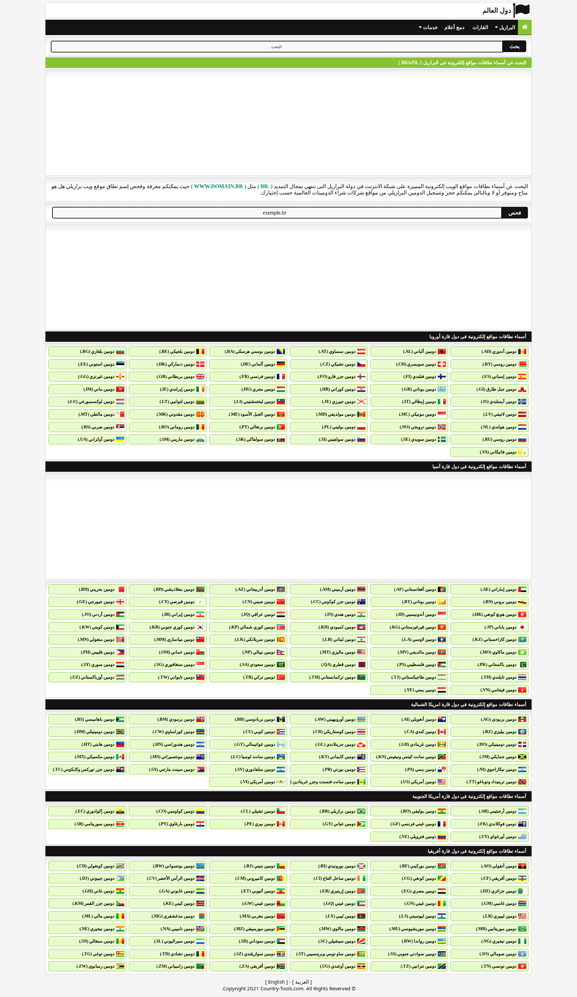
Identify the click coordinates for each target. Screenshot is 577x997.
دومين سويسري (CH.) (416, 364)
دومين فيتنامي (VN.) (498, 689)
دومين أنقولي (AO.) (499, 865)
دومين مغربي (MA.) (257, 915)
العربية (302, 981)
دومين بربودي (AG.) (499, 719)
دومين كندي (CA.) (420, 731)
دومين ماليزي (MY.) (338, 652)
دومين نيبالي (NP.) (258, 652)
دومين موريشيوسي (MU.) (412, 928)
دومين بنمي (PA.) (420, 769)
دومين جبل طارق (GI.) (496, 389)
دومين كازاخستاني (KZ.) (494, 639)
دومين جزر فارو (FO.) (337, 376)
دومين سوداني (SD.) (257, 941)
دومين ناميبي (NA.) (178, 928)
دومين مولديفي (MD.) (336, 414)
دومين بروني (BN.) (500, 601)
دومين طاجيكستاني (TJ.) (413, 677)
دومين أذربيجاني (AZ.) (255, 589)
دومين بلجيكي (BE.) (177, 351)
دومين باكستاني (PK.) (497, 664)
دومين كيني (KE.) (179, 903)
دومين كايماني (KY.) (337, 756)
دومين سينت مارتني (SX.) (172, 769)
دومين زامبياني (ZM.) (175, 966)
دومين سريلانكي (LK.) (255, 639)
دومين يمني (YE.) (420, 689)
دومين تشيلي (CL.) (258, 811)
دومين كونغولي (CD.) (96, 865)
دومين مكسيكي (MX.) (95, 756)
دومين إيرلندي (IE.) (177, 389)
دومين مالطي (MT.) (96, 414)
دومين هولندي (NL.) (499, 426)
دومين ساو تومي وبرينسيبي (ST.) (326, 953)
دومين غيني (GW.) (258, 903)
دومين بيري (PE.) (259, 823)
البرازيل (506, 27)
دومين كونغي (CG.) (419, 878)
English (276, 981)
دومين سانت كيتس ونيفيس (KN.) (406, 756)
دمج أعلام (454, 27)
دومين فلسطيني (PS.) (416, 664)
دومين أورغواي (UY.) (498, 836)
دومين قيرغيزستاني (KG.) (413, 626)
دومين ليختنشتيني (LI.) (254, 401)
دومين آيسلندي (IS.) (499, 401)
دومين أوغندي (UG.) (338, 966)
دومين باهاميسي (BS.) (95, 719)
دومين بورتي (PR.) (339, 769)
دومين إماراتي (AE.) (498, 589)
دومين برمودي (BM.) (176, 719)
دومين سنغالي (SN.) (97, 941)
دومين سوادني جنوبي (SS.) (412, 953)
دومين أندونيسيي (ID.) (416, 614)
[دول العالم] (525, 27)
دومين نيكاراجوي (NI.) (497, 769)
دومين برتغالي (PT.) (257, 426)
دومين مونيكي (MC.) (417, 414)
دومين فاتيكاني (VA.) (498, 451)
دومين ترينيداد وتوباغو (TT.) (491, 781)
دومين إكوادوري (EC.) (95, 811)
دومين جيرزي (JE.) (339, 401)
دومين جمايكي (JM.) (498, 756)
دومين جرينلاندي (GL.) (335, 744)
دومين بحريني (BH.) (97, 589)
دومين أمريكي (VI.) (257, 781)
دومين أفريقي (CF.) (499, 878)
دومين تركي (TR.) (259, 677)
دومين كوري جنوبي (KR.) (172, 626)
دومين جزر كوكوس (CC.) (333, 601)
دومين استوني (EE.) (96, 364)
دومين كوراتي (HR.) (338, 389)
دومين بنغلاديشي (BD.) (174, 589)
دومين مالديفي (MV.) (417, 652)
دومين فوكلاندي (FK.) (497, 823)
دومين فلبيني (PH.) (98, 652)
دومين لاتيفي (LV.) (500, 414)
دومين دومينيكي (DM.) (94, 731)
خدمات (430, 27)
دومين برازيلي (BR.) (338, 811)
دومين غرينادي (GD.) (417, 744)
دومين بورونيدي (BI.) (337, 865)
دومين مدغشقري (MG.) (173, 915)
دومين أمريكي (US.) (418, 781)
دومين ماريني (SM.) (177, 439)
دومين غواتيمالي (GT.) (254, 744)
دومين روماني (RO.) (177, 426)
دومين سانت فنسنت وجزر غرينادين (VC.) (319, 781)
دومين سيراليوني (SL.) (174, 941)
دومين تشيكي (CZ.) (338, 364)
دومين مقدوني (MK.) (176, 414)
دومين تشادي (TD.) (177, 953)
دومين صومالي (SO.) (498, 953)
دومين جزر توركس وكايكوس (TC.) (84, 769)
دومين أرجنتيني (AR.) (498, 811)
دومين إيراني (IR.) (178, 614)
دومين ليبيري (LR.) (500, 915)
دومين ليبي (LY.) (341, 915)
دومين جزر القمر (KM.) (93, 903)
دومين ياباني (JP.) (501, 626)
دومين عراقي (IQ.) (258, 614)
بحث (515, 46)
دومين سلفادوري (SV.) (255, 769)
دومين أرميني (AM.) (338, 589)
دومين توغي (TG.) (98, 953)
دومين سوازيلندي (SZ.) (254, 953)
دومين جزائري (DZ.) (498, 890)
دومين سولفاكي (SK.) (255, 439)
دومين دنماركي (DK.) (176, 364)
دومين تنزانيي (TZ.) (418, 966)
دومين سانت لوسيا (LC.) (253, 756)
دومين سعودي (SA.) (257, 664)
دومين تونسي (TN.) (499, 966)
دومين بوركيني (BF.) (418, 865)
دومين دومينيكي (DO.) (497, 744)
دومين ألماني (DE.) (258, 364)
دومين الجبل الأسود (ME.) (252, 414)
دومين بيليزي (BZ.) (500, 731)
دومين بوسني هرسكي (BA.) (250, 351)
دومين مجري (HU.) (258, 389)
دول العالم (497, 10)
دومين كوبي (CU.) (259, 731)
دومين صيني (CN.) (258, 601)
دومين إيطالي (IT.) (419, 401)
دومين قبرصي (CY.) (177, 601)
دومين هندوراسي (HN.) (174, 744)
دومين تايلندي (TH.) (499, 677)
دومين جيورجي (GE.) (96, 601)
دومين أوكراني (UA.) (96, 439)
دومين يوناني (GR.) (419, 389)
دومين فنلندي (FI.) (419, 376)
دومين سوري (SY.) (98, 664)
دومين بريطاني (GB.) (176, 376)
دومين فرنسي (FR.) (257, 376)
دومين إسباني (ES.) (499, 376)
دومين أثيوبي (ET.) (258, 890)
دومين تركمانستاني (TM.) (332, 677)
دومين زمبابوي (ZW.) (95, 966)
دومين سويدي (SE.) (418, 439)
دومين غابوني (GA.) (177, 890)
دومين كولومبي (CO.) (175, 811)
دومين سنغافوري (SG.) (174, 664)
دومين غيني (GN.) (420, 903)
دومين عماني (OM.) (177, 652)
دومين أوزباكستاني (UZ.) (92, 677)
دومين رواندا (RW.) (419, 941)
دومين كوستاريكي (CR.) (334, 731)
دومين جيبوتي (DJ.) (97, 878)
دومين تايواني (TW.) (176, 677)
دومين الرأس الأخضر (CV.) (171, 878)
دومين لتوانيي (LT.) (177, 401)
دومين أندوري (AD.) (499, 351)
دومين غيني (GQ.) (340, 903)
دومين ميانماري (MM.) (174, 639)
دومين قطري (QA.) (338, 664)
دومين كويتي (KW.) (97, 626)
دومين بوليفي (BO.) (418, 811)
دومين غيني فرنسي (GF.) (413, 823)
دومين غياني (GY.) (339, 823)
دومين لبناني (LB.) (339, 639)
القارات (480, 27)
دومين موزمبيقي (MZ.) (254, 928)
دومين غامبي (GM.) (499, 903)
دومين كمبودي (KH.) (337, 626)
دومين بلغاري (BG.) (97, 351)
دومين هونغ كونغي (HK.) (494, 614)
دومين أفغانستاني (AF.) (415, 589)
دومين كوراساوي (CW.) (174, 731)
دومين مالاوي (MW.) (337, 928)
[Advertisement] (288, 122)
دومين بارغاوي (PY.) (177, 823)
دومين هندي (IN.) (340, 614)
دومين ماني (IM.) (99, 389)
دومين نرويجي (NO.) (418, 426)
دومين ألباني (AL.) (419, 351)
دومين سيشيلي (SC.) (337, 941)
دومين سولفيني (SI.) (337, 439)
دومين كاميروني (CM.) (255, 878)
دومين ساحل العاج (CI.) (335, 878)
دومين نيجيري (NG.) (499, 941)
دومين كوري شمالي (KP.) (252, 626)
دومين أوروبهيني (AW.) (335, 719)
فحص (515, 213)
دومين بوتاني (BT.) (419, 601)
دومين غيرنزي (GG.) (96, 376)
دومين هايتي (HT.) (98, 744)
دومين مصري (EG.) (418, 890)
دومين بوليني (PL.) (339, 426)
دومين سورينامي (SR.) (94, 823)
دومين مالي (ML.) (98, 915)
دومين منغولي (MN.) (96, 639)
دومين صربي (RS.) (98, 426)
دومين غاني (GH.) (98, 890)
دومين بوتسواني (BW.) (174, 865)
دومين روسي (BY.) (500, 364)
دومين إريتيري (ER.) (338, 890)
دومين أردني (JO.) (98, 614)
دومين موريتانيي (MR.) (496, 928)
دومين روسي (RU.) (500, 439)
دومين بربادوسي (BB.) (255, 719)
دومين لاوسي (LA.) (419, 639)
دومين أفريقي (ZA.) (257, 966)
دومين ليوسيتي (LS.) (417, 915)
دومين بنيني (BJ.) (259, 865)
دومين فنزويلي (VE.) (417, 836)
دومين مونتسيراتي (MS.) (172, 756)
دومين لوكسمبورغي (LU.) (91, 401)
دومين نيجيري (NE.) (97, 928)
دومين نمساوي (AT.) (337, 351)
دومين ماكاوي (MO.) (498, 652)
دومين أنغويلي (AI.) (418, 719)
